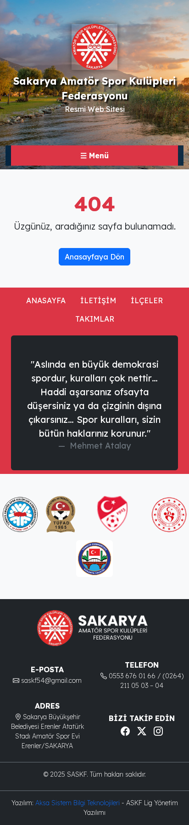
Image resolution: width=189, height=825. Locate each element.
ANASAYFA (46, 300)
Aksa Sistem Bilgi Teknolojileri (78, 803)
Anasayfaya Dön (94, 256)
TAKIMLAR (94, 318)
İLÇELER (147, 300)
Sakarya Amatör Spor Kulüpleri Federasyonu (94, 88)
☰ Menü (94, 155)
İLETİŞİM (98, 300)
